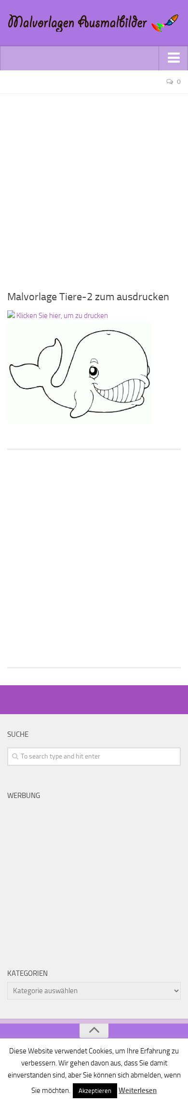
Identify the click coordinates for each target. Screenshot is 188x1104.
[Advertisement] (94, 188)
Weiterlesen (138, 1090)
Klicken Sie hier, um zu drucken (61, 315)
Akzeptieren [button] (95, 1090)
